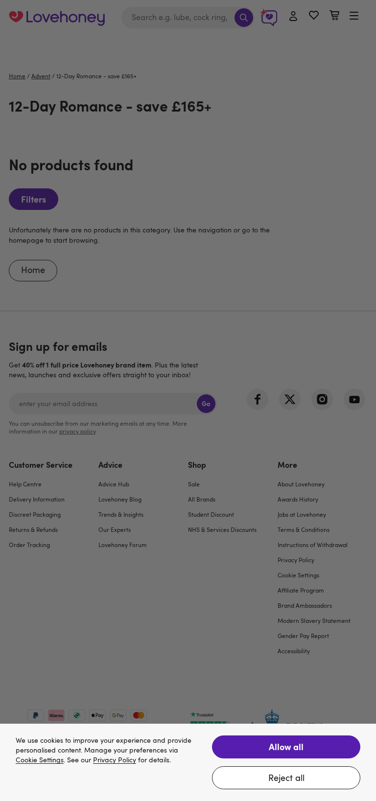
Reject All (286, 777)
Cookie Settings (40, 760)
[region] (188, 762)
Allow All (286, 746)
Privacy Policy (114, 760)
